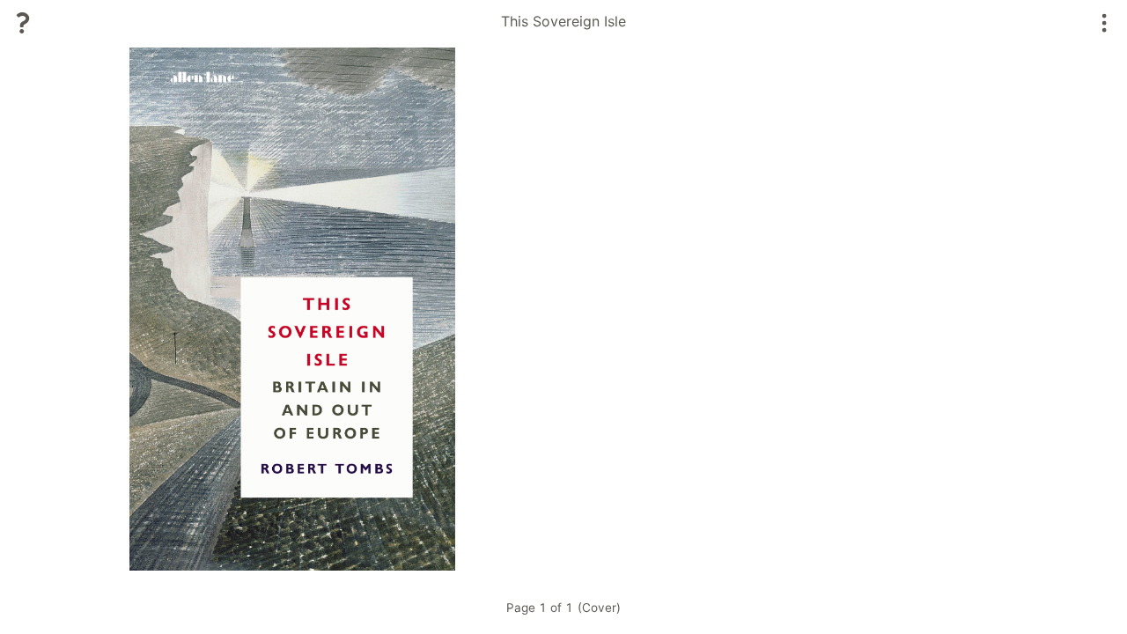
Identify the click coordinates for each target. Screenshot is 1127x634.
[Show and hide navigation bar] (1104, 23)
